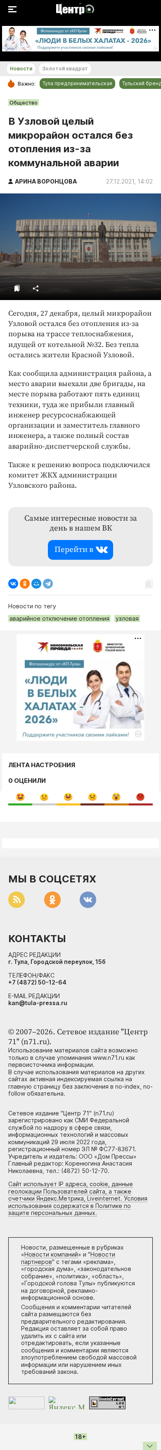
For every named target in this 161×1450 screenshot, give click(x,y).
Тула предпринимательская (77, 83)
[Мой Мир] (36, 584)
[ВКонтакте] (13, 584)
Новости (21, 68)
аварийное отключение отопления (59, 618)
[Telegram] (48, 584)
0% (20, 796)
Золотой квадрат (65, 68)
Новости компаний (51, 1254)
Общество (23, 102)
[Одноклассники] (25, 584)
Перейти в (73, 549)
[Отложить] (17, 288)
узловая (127, 618)
